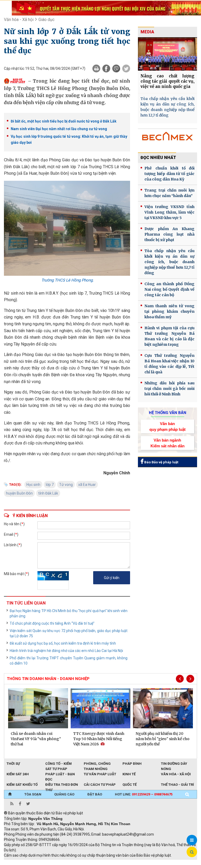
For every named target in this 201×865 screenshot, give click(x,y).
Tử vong (66, 484)
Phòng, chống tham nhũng (97, 764)
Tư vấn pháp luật (100, 774)
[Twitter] (126, 68)
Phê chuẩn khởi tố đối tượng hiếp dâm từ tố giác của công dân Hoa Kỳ (169, 174)
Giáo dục (46, 19)
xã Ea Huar (87, 484)
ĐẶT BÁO (94, 794)
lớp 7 (50, 484)
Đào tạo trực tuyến (133, 862)
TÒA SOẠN (32, 794)
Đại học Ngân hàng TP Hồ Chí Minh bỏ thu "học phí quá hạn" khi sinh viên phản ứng (68, 613)
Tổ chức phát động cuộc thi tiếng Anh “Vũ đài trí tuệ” (52, 623)
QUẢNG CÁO (64, 794)
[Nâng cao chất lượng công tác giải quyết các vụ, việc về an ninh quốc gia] (167, 54)
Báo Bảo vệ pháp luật (160, 462)
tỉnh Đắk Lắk (48, 493)
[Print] (96, 68)
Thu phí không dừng (97, 862)
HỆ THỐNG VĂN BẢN (167, 412)
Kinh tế (129, 774)
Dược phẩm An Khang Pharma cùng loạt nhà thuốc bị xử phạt (169, 234)
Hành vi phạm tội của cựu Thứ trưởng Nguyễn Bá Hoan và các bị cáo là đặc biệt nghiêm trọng (169, 336)
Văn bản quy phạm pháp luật (167, 426)
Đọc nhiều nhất (158, 157)
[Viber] (116, 68)
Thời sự (13, 764)
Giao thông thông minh (57, 862)
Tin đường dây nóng (174, 764)
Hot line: (143, 794)
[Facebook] (106, 68)
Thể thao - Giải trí (177, 785)
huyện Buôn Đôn (19, 493)
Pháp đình (132, 764)
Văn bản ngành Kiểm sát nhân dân (167, 443)
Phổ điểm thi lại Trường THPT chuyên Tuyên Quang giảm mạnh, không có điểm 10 (68, 660)
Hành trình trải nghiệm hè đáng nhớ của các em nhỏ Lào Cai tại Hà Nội (66, 651)
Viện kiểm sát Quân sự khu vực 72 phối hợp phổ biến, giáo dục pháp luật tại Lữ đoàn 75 (68, 633)
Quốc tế (129, 785)
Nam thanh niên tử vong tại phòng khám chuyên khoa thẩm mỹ (169, 311)
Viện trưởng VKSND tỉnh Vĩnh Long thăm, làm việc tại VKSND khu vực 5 (169, 212)
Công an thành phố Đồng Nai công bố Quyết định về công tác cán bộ (169, 289)
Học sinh (33, 484)
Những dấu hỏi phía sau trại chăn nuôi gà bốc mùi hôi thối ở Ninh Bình (169, 388)
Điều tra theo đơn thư (61, 785)
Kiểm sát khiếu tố (22, 785)
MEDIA (147, 31)
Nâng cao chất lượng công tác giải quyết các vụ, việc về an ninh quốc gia (167, 81)
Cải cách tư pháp (100, 785)
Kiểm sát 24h (18, 774)
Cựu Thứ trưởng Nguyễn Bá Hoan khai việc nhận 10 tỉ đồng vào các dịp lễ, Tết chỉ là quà (169, 363)
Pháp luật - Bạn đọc (60, 774)
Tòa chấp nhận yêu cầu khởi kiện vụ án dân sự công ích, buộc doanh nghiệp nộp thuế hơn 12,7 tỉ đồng (167, 107)
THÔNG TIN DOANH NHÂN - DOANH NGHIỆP (48, 678)
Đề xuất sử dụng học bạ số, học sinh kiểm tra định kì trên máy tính (63, 643)
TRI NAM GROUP (19, 862)
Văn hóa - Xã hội (19, 19)
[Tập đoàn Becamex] (167, 138)
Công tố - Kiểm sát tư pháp (58, 764)
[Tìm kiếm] (187, 794)
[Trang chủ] (10, 794)
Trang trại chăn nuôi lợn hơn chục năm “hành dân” (169, 193)
